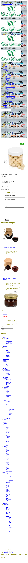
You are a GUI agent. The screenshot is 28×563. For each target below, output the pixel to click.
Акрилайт (8, 99)
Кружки (7, 405)
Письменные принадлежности (12, 76)
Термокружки (8, 415)
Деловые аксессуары (10, 87)
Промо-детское (9, 90)
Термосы (8, 418)
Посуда (7, 79)
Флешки (7, 516)
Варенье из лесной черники (9, 247)
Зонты (7, 85)
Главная (5, 66)
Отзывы (4, 106)
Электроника (8, 74)
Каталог (5, 69)
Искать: (2, 326)
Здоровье (8, 71)
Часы (7, 88)
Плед (7, 474)
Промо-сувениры (9, 92)
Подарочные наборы (10, 83)
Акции (4, 102)
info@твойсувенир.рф (8, 552)
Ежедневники (8, 75)
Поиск (2, 329)
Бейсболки (8, 473)
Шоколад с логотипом (10, 97)
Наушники (8, 512)
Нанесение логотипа (7, 101)
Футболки (8, 491)
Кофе (7, 428)
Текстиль (8, 78)
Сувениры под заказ (7, 94)
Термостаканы (9, 417)
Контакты (5, 105)
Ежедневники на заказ (10, 96)
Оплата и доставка (7, 103)
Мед (7, 429)
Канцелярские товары (10, 84)
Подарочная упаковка (10, 81)
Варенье (7, 427)
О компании (5, 67)
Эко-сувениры (9, 72)
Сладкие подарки (9, 93)
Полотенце (8, 483)
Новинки (7, 70)
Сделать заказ (3, 542)
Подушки (8, 482)
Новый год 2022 (7, 364)
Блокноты (8, 339)
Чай (7, 445)
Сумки (7, 80)
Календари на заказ (10, 98)
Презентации (5, 107)
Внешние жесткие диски (8, 509)
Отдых (7, 89)
